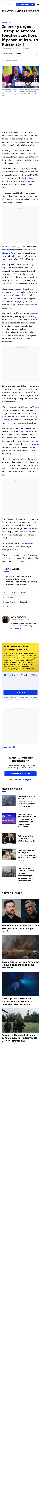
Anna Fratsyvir (10, 60)
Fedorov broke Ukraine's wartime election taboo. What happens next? (20, 928)
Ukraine (20, 339)
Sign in (28, 780)
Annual (24, 675)
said (4, 187)
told (29, 528)
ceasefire (30, 305)
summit (22, 150)
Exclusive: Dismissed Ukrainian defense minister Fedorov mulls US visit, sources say (19, 1038)
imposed (6, 268)
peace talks (19, 295)
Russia (24, 592)
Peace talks (8, 597)
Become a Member (25, 4)
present (35, 313)
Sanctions (7, 607)
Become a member (20, 774)
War (5, 592)
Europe (7, 420)
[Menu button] (38, 4)
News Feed (7, 22)
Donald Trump (9, 602)
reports (35, 444)
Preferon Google (13, 53)
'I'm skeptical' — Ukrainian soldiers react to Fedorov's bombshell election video (17, 1001)
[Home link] (20, 11)
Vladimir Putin (8, 253)
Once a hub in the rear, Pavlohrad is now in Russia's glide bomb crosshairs (20, 965)
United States (27, 178)
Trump (35, 407)
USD (33, 675)
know (9, 250)
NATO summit (27, 431)
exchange (14, 302)
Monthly (11, 675)
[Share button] (37, 53)
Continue (20, 692)
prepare (5, 292)
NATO (30, 543)
